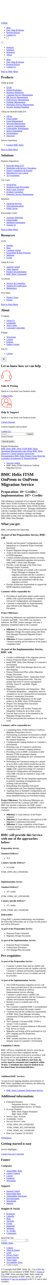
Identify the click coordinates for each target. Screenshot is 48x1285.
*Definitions (6, 1138)
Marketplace (11, 288)
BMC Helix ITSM (19, 448)
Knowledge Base (13, 1193)
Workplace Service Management (20, 104)
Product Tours (12, 297)
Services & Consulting (15, 283)
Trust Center (11, 325)
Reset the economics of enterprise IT (23, 457)
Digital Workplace (14, 90)
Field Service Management (17, 100)
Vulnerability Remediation (17, 128)
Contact (9, 339)
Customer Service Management (19, 95)
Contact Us (11, 35)
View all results (8, 441)
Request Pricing (13, 32)
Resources (10, 52)
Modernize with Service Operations (21, 168)
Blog (8, 28)
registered (5, 1279)
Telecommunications (15, 206)
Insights (9, 245)
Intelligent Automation (15, 222)
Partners (9, 342)
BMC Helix (6, 448)
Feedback (10, 1178)
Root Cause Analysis (15, 189)
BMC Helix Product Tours (26, 456)
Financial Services (14, 203)
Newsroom (11, 337)
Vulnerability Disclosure (16, 1196)
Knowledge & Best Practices (18, 253)
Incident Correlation (14, 192)
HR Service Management (17, 97)
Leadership (11, 323)
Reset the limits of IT (15, 165)
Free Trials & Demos (15, 30)
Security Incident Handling (17, 107)
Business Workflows (15, 92)
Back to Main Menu (9, 71)
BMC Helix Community (16, 274)
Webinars (10, 255)
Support (20, 453)
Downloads (11, 1201)
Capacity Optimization (15, 126)
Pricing (9, 300)
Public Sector (12, 208)
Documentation (7, 456)
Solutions (10, 50)
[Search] (7, 37)
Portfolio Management (15, 102)
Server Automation (14, 131)
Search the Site (7, 1238)
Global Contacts (13, 1173)
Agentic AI (11, 225)
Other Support (12, 269)
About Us (10, 320)
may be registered (19, 1279)
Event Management (14, 121)
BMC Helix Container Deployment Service (24, 1090)
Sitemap (9, 1203)
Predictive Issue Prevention (17, 187)
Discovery (10, 136)
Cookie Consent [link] (12, 1265)
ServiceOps (11, 184)
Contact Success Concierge (12, 1154)
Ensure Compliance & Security (19, 170)
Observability (12, 119)
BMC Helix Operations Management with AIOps (19, 449)
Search (30, 434)
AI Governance (12, 175)
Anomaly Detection (14, 217)
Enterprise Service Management (19, 194)
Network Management (15, 123)
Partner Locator (12, 344)
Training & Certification (16, 286)
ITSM (8, 87)
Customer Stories (13, 250)
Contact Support (8, 422)
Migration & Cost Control (17, 173)
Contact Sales (7, 396)
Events (9, 257)
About (9, 55)
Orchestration (12, 133)
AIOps (9, 116)
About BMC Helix (14, 1171)
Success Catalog (13, 463)
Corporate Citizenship (15, 328)
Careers (9, 353)
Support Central (13, 267)
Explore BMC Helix (15, 145)
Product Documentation (16, 272)
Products (10, 47)
